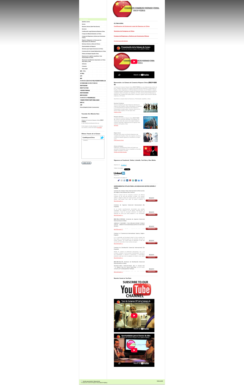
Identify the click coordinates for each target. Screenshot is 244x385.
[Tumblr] (136, 180)
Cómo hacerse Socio (119, 140)
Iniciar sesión (160, 380)
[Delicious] (119, 180)
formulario (99, 127)
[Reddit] (124, 180)
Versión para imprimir (88, 381)
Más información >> (118, 201)
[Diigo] (139, 180)
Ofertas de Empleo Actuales (120, 152)
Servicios (116, 125)
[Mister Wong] (130, 180)
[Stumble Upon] (133, 180)
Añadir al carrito (151, 200)
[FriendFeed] (141, 180)
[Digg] (121, 180)
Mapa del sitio (97, 381)
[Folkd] (127, 180)
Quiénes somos (117, 112)
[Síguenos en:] (119, 173)
